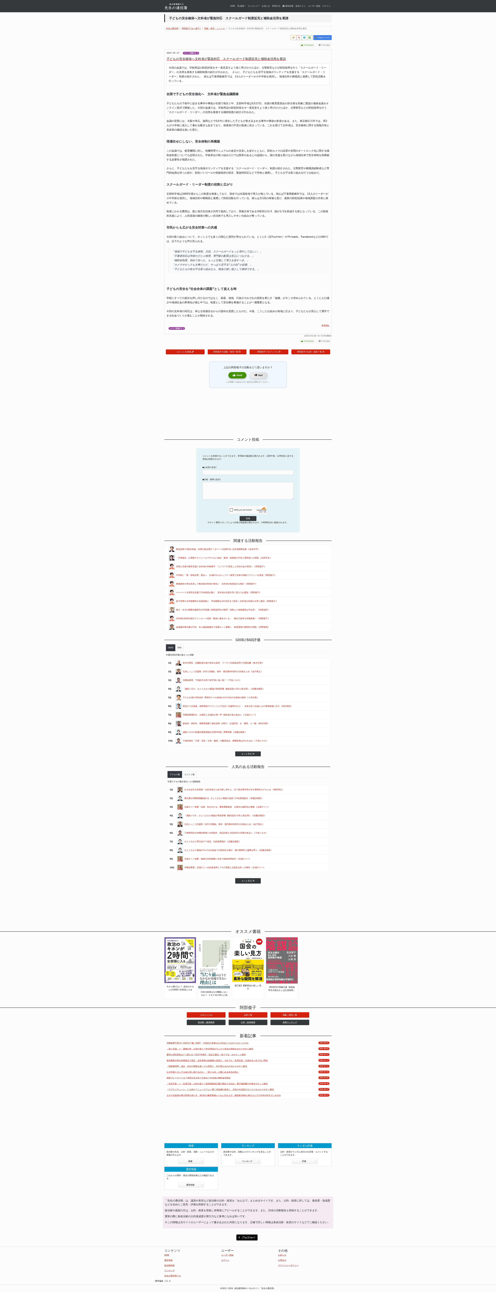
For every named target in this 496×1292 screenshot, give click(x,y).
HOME (232, 6)
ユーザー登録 (314, 6)
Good (239, 375)
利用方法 (276, 6)
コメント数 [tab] (189, 774)
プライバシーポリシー (288, 1265)
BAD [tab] (179, 647)
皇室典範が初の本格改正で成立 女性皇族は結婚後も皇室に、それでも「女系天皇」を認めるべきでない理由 (217, 1060)
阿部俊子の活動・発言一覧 (225, 352)
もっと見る (247, 754)
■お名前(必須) (210, 467)
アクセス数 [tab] (175, 774)
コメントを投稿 (184, 352)
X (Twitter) (246, 1237)
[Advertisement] (248, 412)
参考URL (325, 325)
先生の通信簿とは (172, 1276)
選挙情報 (289, 6)
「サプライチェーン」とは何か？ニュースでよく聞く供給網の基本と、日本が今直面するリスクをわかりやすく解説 (220, 1089)
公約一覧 (248, 1015)
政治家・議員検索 (206, 1022)
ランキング (247, 1161)
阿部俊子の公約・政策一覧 (309, 352)
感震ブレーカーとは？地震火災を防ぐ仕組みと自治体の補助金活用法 (198, 1078)
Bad (260, 375)
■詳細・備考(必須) (212, 479)
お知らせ (266, 6)
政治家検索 (169, 1265)
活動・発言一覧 (290, 1015)
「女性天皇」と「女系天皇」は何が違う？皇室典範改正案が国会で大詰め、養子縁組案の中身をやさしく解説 (217, 1083)
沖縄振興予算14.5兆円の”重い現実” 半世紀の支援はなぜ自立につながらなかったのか (207, 1043)
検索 (190, 1161)
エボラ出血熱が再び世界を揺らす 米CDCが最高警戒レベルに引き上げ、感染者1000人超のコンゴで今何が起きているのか (223, 1095)
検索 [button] (242, 6)
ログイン (326, 6)
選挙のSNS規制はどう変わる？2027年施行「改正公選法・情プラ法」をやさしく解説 (206, 1054)
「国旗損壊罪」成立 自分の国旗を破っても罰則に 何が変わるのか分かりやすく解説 (206, 1066)
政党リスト (301, 6)
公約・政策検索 (248, 1022)
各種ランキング (290, 1022)
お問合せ (282, 1260)
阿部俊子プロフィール (267, 352)
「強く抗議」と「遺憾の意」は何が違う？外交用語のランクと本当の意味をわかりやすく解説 (209, 1049)
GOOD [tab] (170, 647)
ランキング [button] (253, 6)
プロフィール (206, 1015)
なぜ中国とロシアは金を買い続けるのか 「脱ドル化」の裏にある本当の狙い (202, 1072)
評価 (304, 1161)
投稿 (248, 518)
